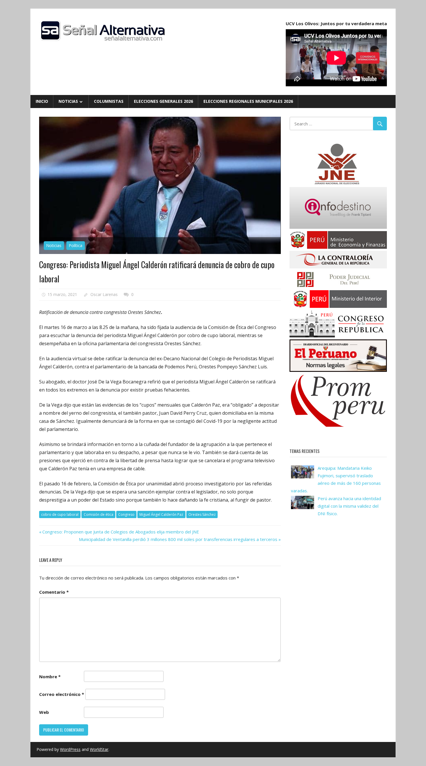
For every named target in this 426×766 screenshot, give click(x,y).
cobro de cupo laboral (60, 514)
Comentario (54, 592)
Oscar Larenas (104, 294)
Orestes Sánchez (202, 514)
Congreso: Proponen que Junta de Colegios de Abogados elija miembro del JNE (120, 532)
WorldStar (99, 749)
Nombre (50, 676)
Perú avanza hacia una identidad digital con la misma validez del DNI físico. (349, 506)
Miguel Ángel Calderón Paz (161, 514)
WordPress (70, 749)
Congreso (126, 514)
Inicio (42, 101)
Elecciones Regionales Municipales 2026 (248, 101)
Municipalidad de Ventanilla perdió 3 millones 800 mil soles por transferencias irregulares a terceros (178, 539)
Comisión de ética (98, 514)
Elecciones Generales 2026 (163, 101)
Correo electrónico (61, 694)
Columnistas (108, 101)
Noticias (68, 101)
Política (75, 245)
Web (44, 712)
